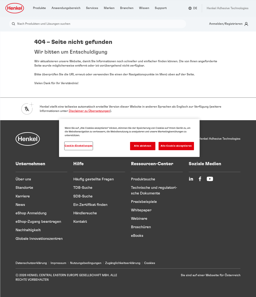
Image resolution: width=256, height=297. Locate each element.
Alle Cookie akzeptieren (176, 146)
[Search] (14, 24)
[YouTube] (210, 179)
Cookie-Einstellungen (79, 146)
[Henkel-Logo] (15, 8)
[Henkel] (28, 139)
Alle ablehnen (142, 146)
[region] (129, 138)
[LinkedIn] (191, 179)
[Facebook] (200, 179)
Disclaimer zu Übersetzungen (89, 111)
